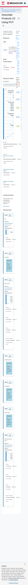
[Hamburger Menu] (3, 2)
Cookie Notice (14, 579)
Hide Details (9, 215)
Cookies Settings (13, 583)
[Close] (24, 564)
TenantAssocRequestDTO (9, 84)
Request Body (18, 50)
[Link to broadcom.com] (15, 3)
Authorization (6, 206)
